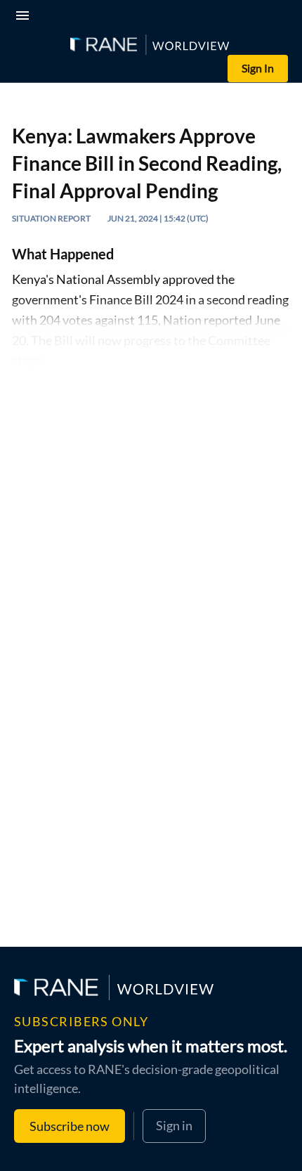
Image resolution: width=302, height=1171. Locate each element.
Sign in (174, 1125)
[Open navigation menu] (25, 17)
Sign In (258, 68)
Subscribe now (69, 1126)
